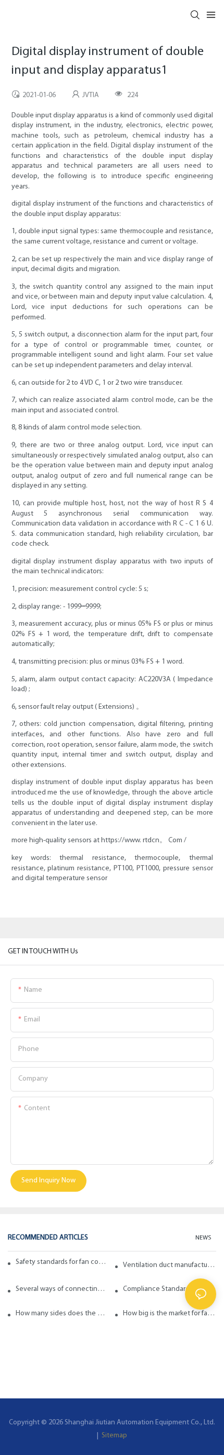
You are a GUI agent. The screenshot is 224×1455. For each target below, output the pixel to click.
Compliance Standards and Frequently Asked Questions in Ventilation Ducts (169, 1289)
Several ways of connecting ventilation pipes (62, 1289)
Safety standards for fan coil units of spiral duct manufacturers (61, 1262)
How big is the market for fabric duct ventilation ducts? (169, 1313)
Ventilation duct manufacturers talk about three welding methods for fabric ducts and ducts (169, 1265)
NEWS (203, 1238)
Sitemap (113, 1435)
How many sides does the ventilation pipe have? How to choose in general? (62, 1313)
